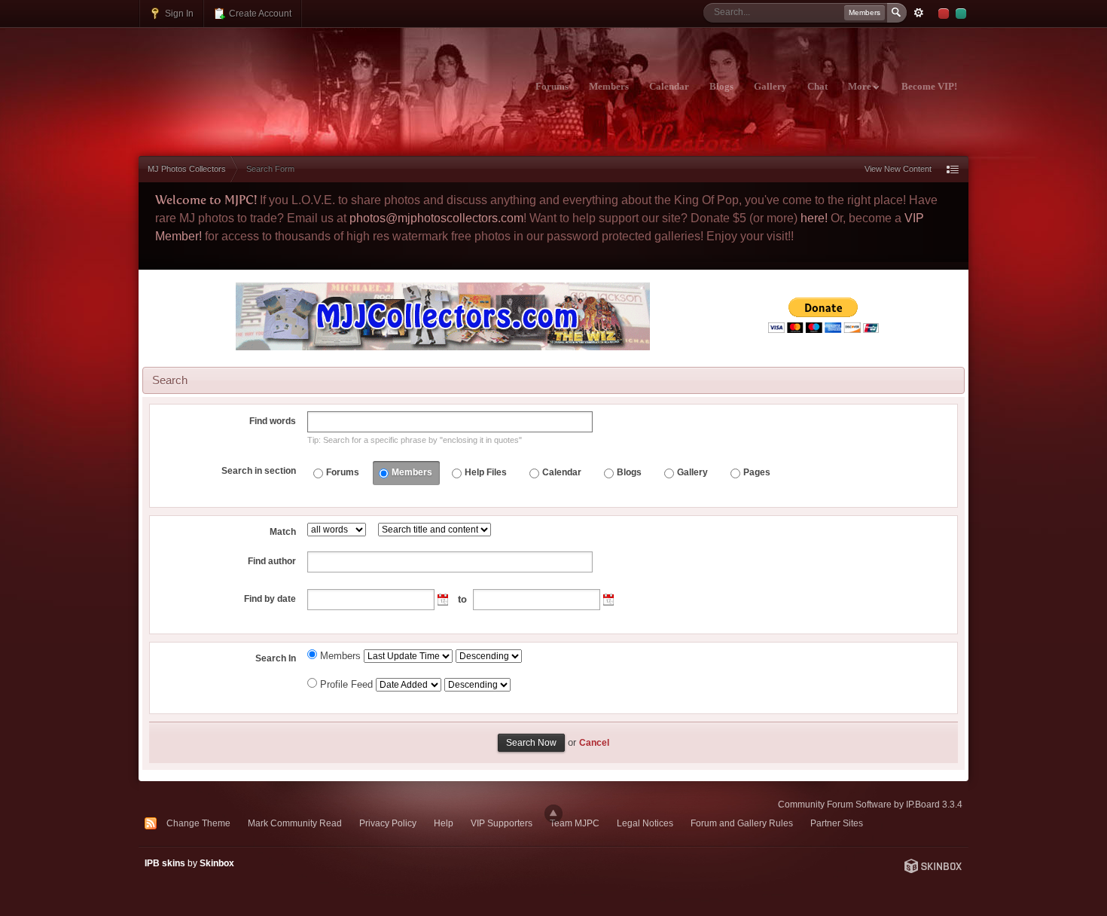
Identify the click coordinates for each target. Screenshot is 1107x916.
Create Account (259, 13)
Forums (552, 86)
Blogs (721, 86)
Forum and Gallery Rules (742, 823)
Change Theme (198, 823)
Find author (272, 561)
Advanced (919, 13)
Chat (817, 86)
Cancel (594, 742)
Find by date (270, 599)
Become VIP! (929, 86)
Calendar (669, 86)
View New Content (898, 168)
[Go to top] (553, 814)
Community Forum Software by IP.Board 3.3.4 (870, 804)
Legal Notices (645, 823)
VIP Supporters (501, 823)
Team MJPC (574, 823)
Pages (756, 472)
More (861, 86)
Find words (272, 421)
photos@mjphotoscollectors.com (436, 218)
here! (814, 218)
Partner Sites (836, 823)
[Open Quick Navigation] (953, 169)
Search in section (258, 471)
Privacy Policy (387, 823)
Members (609, 86)
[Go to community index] (271, 77)
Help (443, 823)
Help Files (486, 472)
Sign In (178, 13)
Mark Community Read (295, 823)
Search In (275, 658)
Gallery (770, 86)
